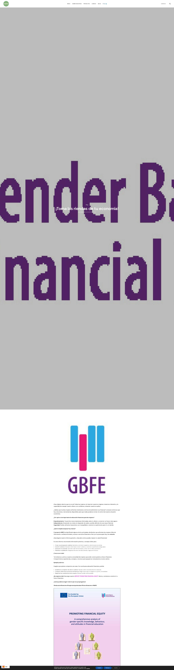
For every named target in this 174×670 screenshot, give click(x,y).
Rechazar (108, 668)
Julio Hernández (82, 212)
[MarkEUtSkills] (6, 3)
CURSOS (94, 3)
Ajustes (116, 668)
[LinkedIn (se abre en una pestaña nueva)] (106, 4)
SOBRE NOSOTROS (77, 3)
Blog (87, 204)
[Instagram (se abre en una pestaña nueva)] (104, 4)
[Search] (170, 3)
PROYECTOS (87, 3)
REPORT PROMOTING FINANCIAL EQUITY (87, 576)
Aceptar (99, 668)
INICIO (68, 3)
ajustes (88, 668)
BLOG (99, 3)
